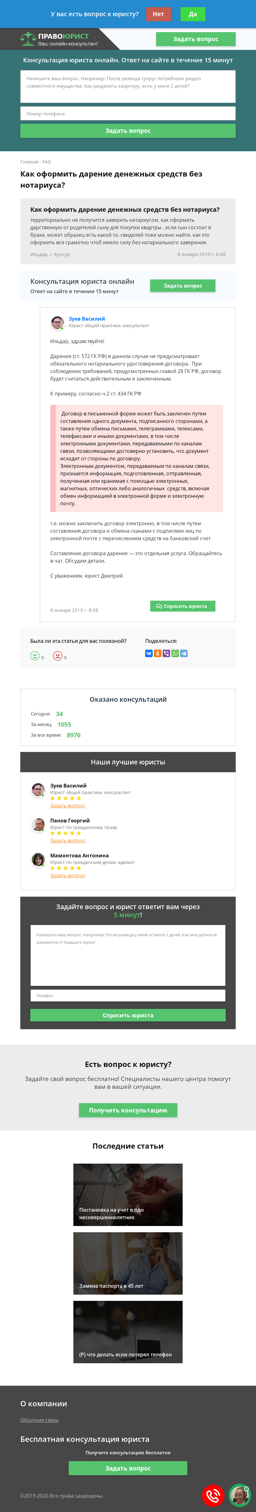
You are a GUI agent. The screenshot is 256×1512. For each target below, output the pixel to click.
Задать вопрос (196, 39)
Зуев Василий (87, 318)
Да (193, 14)
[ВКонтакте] (149, 653)
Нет (158, 14)
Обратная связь (39, 1420)
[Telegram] (184, 653)
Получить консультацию (128, 1110)
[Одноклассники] (157, 653)
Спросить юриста (185, 606)
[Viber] (166, 653)
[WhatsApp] (175, 653)
